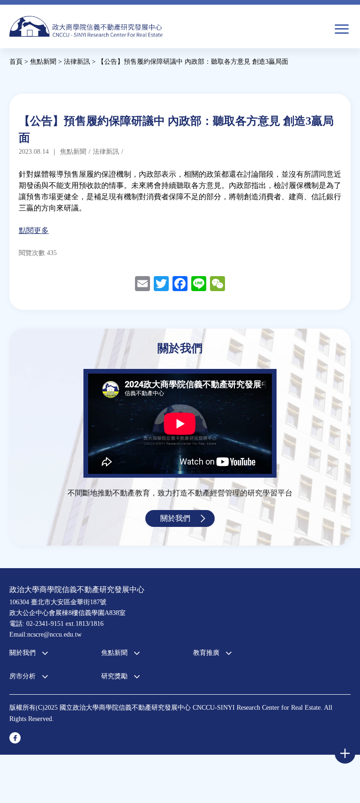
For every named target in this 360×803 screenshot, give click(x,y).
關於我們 (175, 518)
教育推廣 (206, 652)
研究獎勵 (114, 676)
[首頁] (86, 26)
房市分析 (22, 676)
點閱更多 (34, 230)
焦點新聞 (114, 652)
